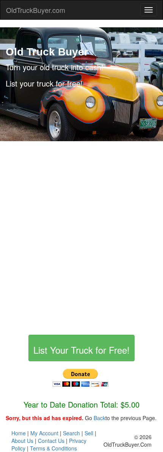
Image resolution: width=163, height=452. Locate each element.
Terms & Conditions (53, 448)
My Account (44, 433)
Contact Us (51, 440)
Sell (89, 433)
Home (18, 433)
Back (99, 418)
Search (71, 433)
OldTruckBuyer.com (35, 10)
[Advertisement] (81, 234)
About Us (22, 440)
